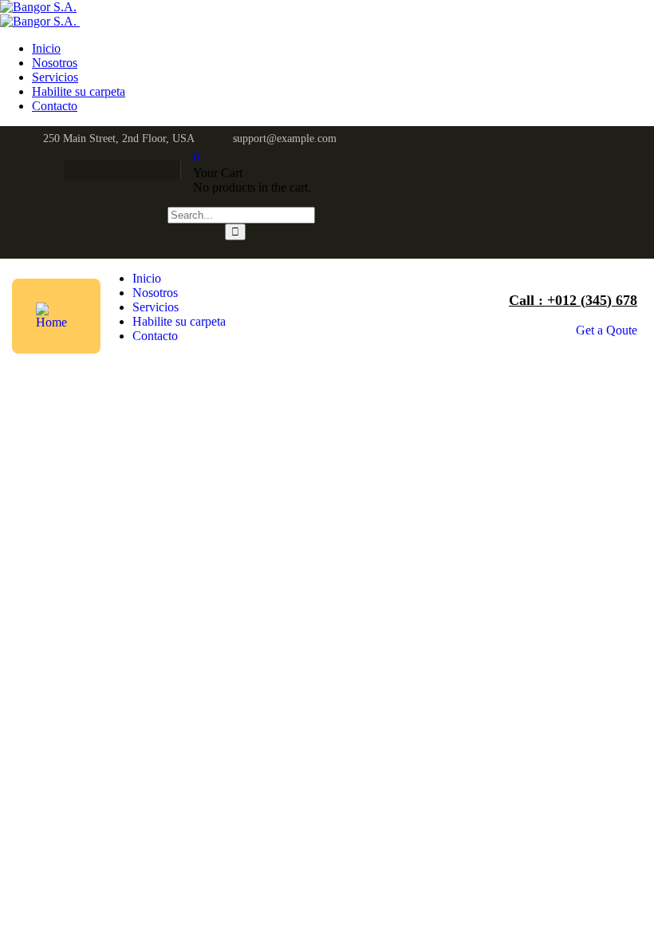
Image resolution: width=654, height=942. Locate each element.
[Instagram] (131, 170)
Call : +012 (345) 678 (573, 300)
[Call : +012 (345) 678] (493, 300)
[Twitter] (100, 170)
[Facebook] (69, 170)
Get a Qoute (606, 330)
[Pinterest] (162, 170)
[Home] (56, 322)
